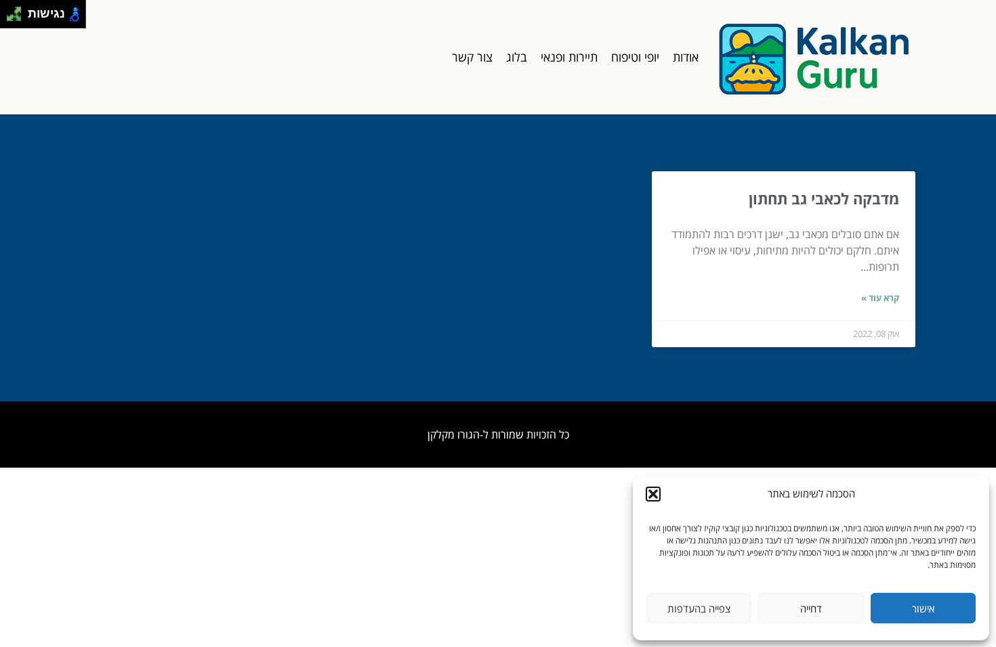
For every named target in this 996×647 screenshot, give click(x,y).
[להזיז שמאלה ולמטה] (10, 18)
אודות (686, 57)
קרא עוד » (880, 298)
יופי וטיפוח (635, 57)
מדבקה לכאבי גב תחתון (824, 198)
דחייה (811, 608)
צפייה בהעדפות (698, 608)
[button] (653, 494)
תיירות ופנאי (569, 57)
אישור (923, 608)
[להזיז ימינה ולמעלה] (18, 10)
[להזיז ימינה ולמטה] (18, 18)
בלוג (516, 57)
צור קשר (472, 57)
